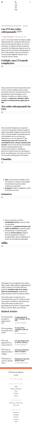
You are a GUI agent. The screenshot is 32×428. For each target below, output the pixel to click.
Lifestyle (16, 393)
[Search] (29, 2)
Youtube (16, 419)
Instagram (16, 415)
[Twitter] (21, 379)
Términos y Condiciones (16, 403)
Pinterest (16, 417)
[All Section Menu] (2, 2)
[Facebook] (10, 379)
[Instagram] (13, 379)
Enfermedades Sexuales (11, 26)
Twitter (16, 421)
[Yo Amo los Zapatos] (16, 5)
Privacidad (16, 405)
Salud (25, 26)
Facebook (16, 412)
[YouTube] (18, 379)
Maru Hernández (8, 37)
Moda (16, 386)
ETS (5, 40)
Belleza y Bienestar (16, 389)
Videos (16, 395)
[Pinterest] (15, 379)
